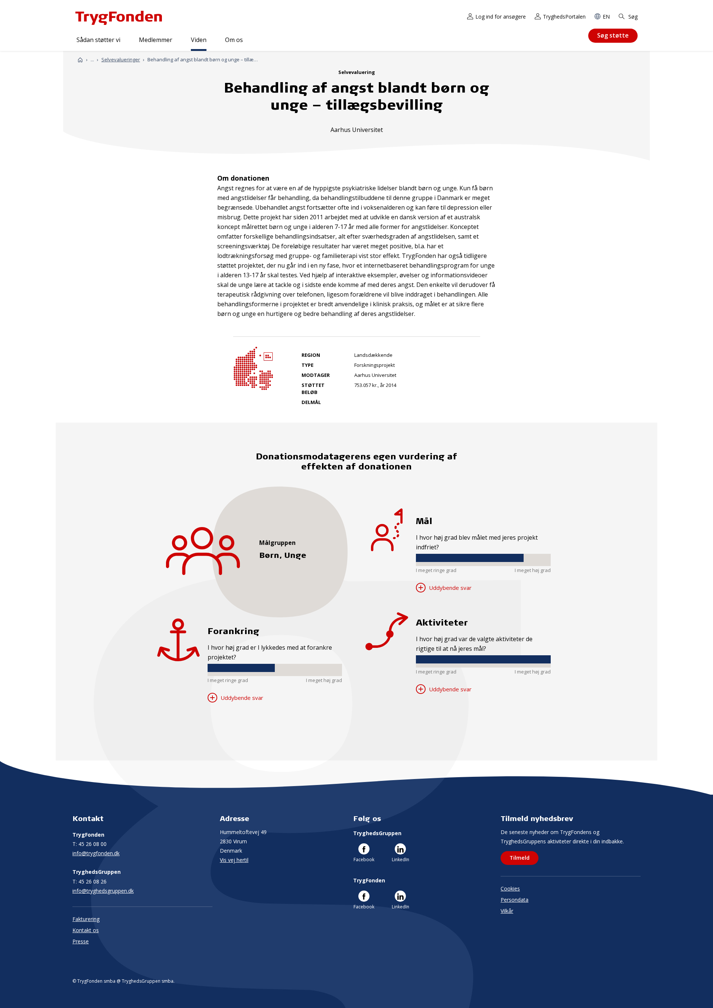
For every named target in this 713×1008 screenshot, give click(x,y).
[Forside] (80, 59)
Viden (198, 40)
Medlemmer (155, 40)
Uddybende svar (241, 697)
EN (606, 16)
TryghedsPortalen (564, 16)
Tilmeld (519, 857)
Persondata (514, 899)
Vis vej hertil (234, 859)
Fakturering (86, 919)
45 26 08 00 (89, 843)
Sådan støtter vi (98, 40)
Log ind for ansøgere (500, 16)
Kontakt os (85, 930)
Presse (80, 941)
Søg (632, 16)
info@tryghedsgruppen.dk (103, 890)
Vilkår (507, 910)
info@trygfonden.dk (96, 853)
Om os (234, 40)
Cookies (510, 888)
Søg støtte (613, 35)
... (92, 59)
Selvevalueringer (120, 59)
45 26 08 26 (89, 881)
